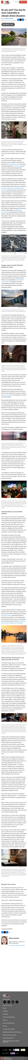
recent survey (7, 395)
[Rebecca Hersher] (4, 940)
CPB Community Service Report (9, 1035)
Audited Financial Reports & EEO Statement (12, 1032)
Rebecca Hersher (9, 18)
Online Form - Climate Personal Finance (11, 900)
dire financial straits (14, 164)
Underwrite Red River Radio (8, 1023)
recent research (7, 615)
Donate (24, 2)
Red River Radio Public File (8, 1038)
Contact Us (5, 1020)
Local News (5, 1011)
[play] (2, 1058)
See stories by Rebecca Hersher (17, 945)
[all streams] (26, 1058)
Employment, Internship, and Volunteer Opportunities (11, 1041)
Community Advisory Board (8, 1029)
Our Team (5, 1026)
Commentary (5, 1014)
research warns (18, 166)
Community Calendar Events (9, 1017)
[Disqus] (14, 972)
